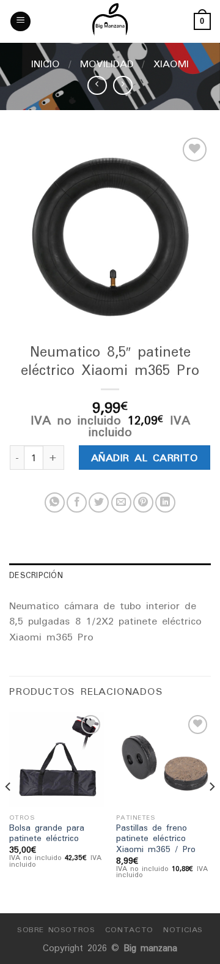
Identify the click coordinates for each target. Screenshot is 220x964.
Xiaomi (171, 63)
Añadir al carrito (144, 457)
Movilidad (107, 63)
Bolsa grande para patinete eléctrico (46, 833)
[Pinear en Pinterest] (143, 502)
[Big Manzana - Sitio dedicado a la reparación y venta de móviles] (110, 21)
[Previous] (8, 812)
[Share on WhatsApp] (55, 502)
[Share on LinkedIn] (165, 502)
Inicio (45, 63)
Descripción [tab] (36, 575)
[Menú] (20, 22)
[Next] (211, 812)
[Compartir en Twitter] (99, 502)
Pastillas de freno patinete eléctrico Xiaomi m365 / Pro (156, 839)
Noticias (183, 929)
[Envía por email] (121, 502)
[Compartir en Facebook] (77, 502)
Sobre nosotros (56, 929)
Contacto (129, 929)
